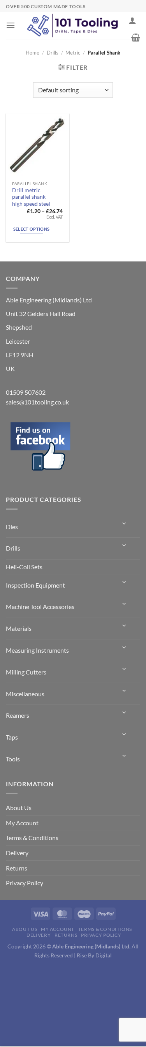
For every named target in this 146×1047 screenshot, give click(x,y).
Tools (13, 759)
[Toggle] (124, 523)
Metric (72, 52)
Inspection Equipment (35, 585)
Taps (12, 737)
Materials (19, 628)
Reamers (17, 715)
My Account (22, 822)
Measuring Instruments (37, 650)
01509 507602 (26, 392)
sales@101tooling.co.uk (37, 402)
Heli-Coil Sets (24, 566)
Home (32, 52)
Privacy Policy (24, 882)
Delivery (17, 852)
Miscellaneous (25, 693)
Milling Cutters (26, 672)
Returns (16, 868)
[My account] (132, 20)
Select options (31, 228)
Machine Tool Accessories (40, 606)
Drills (52, 52)
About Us (19, 807)
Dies (12, 526)
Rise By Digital (94, 955)
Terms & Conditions (32, 837)
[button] (10, 25)
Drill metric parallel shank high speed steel (31, 197)
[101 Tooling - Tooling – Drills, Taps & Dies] (73, 25)
